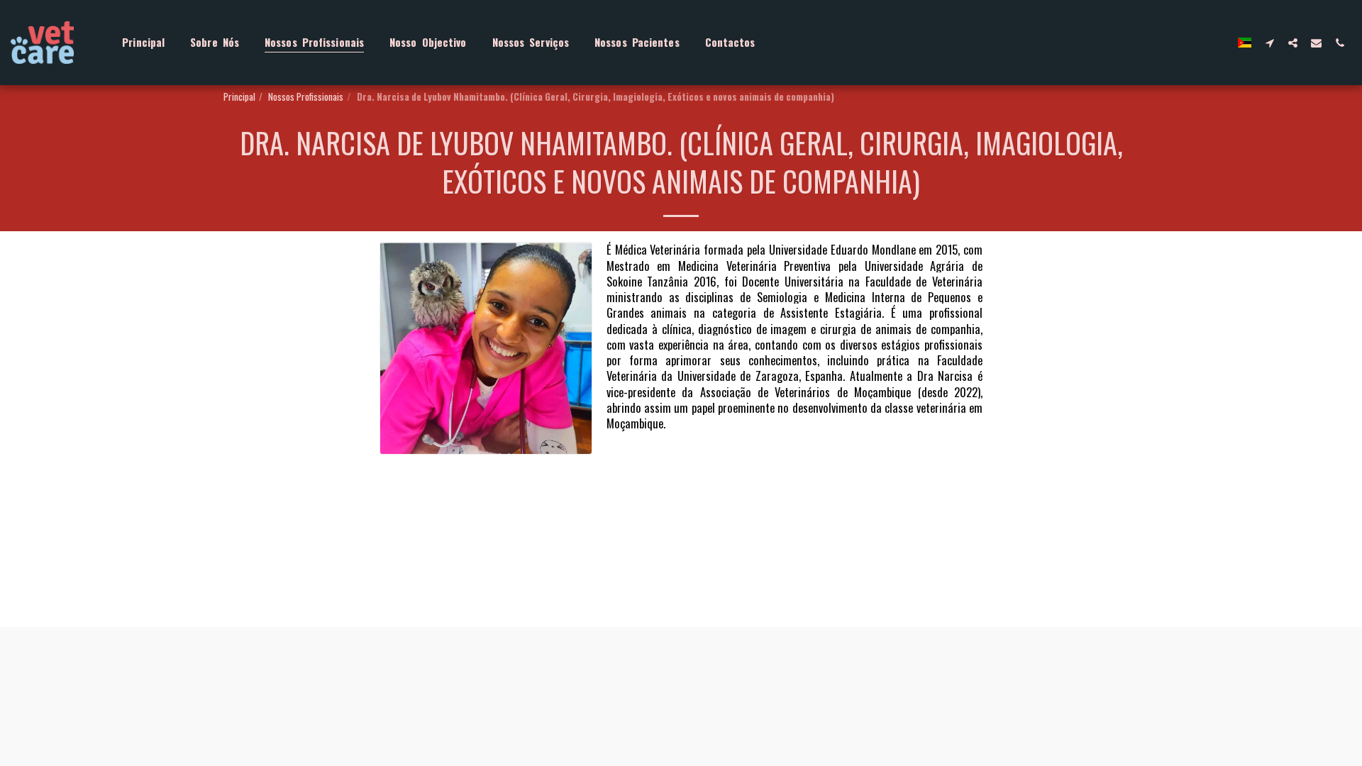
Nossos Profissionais (305, 96)
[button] (1269, 42)
